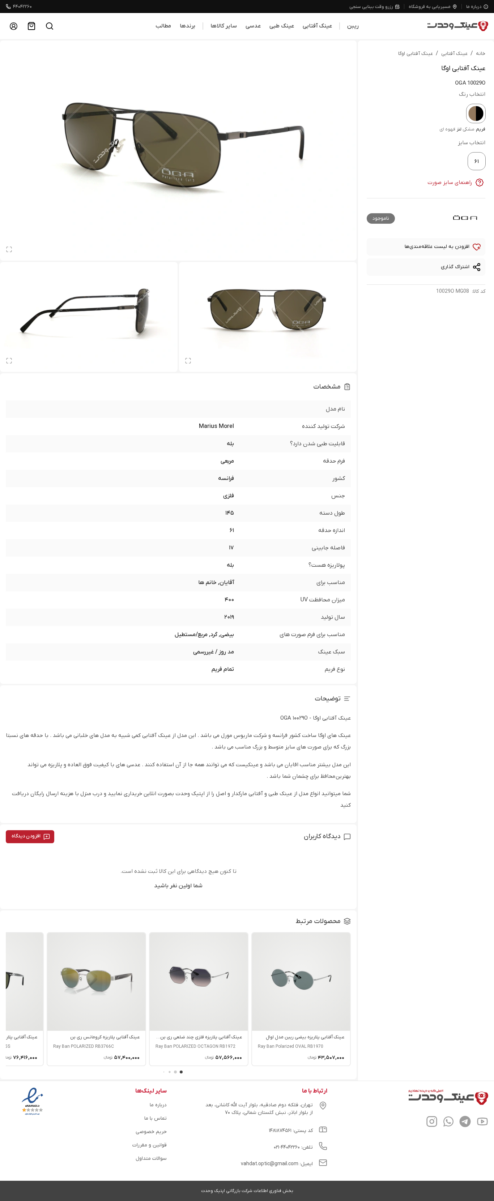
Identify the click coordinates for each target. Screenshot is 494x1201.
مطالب (163, 26)
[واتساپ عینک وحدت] (448, 1122)
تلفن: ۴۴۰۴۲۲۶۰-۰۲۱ (293, 1147)
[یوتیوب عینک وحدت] (482, 1122)
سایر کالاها (223, 26)
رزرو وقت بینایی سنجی (371, 7)
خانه (480, 53)
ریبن (353, 26)
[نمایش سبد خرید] (31, 26)
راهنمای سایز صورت (449, 182)
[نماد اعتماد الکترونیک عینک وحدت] (32, 1115)
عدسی (253, 26)
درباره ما (474, 7)
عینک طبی (281, 26)
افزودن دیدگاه (26, 836)
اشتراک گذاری (455, 266)
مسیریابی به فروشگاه (430, 7)
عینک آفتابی (317, 26)
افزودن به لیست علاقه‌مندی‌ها (437, 246)
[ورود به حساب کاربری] (13, 26)
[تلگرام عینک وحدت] (465, 1122)
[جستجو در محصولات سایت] (49, 26)
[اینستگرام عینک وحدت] (432, 1122)
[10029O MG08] (476, 113)
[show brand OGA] (465, 217)
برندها (187, 26)
